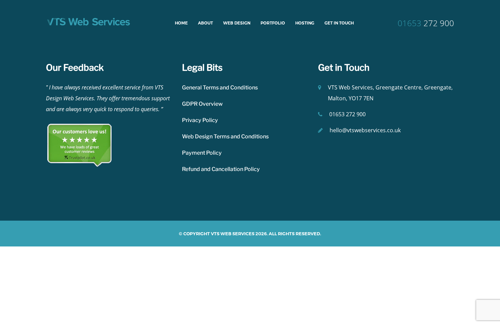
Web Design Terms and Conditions (225, 136)
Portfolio (273, 22)
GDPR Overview (202, 104)
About (205, 22)
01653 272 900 (347, 114)
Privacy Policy (200, 120)
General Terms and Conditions (220, 87)
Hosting (304, 22)
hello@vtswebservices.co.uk (365, 130)
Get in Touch (339, 22)
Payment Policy (202, 153)
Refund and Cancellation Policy (221, 169)
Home (181, 22)
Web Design (236, 22)
